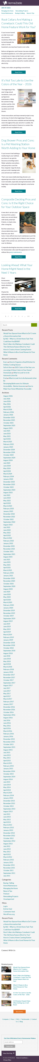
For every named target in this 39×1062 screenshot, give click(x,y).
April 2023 (7, 503)
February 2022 (8, 541)
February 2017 (8, 702)
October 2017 (8, 680)
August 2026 (8, 396)
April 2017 (7, 696)
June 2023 (7, 498)
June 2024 (7, 466)
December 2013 (9, 801)
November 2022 (9, 517)
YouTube (24, 1026)
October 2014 (8, 774)
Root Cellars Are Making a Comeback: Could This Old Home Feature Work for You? (18, 23)
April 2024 (7, 471)
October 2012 (8, 838)
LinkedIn (21, 1026)
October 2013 (8, 806)
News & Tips (30, 13)
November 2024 (9, 452)
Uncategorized (8, 899)
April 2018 (7, 664)
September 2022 (9, 522)
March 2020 (7, 602)
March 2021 (7, 570)
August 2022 (8, 525)
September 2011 (9, 873)
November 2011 (9, 868)
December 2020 (9, 578)
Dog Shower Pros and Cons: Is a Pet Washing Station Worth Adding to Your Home (18, 144)
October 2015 (8, 744)
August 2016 (8, 718)
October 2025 (8, 423)
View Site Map (7, 1053)
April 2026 (7, 407)
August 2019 (8, 621)
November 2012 (9, 836)
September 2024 (9, 458)
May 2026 (7, 404)
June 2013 (7, 817)
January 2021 (8, 576)
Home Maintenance (7, 13)
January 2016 (8, 736)
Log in (5, 906)
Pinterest (19, 1026)
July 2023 (6, 495)
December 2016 (9, 707)
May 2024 (7, 468)
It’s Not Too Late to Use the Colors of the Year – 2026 (22, 993)
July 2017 (6, 688)
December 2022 (9, 514)
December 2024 (9, 450)
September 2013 (9, 809)
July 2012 (6, 846)
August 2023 (8, 492)
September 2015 (9, 747)
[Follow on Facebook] (16, 953)
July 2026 (6, 399)
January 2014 (8, 798)
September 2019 (9, 618)
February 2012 (8, 860)
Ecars (5, 362)
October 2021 (8, 551)
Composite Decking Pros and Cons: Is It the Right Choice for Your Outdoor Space (18, 203)
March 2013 (7, 825)
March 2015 (7, 763)
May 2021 (7, 565)
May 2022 (7, 533)
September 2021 (9, 554)
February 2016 (8, 734)
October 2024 (8, 455)
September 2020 (9, 586)
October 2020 (8, 584)
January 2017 (8, 704)
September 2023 (9, 490)
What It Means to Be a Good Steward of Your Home (20, 987)
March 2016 (7, 731)
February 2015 (8, 766)
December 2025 (9, 417)
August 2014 (8, 779)
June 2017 (7, 691)
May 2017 (7, 694)
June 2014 (7, 785)
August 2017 (8, 685)
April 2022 (7, 535)
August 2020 (8, 589)
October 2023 (8, 487)
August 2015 (8, 750)
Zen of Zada (6, 8)
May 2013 (7, 820)
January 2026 (8, 415)
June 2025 (7, 434)
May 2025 (7, 436)
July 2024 (6, 463)
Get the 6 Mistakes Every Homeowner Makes (20, 1038)
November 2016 (9, 710)
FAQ (17, 1019)
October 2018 (8, 648)
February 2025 (8, 444)
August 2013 (8, 811)
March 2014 (7, 793)
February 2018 (8, 669)
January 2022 (8, 543)
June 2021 (7, 562)
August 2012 (8, 844)
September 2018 (9, 651)
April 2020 (7, 600)
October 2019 (8, 616)
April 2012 (7, 854)
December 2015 (9, 739)
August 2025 (8, 428)
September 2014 (9, 777)
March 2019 (7, 635)
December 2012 (9, 833)
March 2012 (7, 857)
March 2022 (7, 538)
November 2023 (9, 484)
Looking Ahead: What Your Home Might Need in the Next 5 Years (17, 268)
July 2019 (6, 624)
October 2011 (8, 870)
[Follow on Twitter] (19, 953)
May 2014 (7, 787)
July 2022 (6, 527)
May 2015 (7, 758)
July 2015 (6, 752)
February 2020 (8, 605)
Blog (21, 1021)
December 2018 (9, 643)
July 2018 (6, 656)
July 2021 (6, 560)
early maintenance (16, 252)
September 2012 (9, 841)
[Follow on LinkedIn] (16, 958)
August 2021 (8, 557)
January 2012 (8, 862)
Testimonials (25, 1019)
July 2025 (6, 431)
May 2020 (7, 597)
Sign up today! (19, 1011)
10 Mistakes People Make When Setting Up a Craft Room (21, 1003)
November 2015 (9, 742)
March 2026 (7, 409)
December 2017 (9, 675)
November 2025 (9, 420)
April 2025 (7, 439)
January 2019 (8, 640)
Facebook (13, 1026)
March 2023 (7, 506)
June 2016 (7, 723)
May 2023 (7, 501)
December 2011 (9, 865)
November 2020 (9, 581)
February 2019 (8, 637)
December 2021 (9, 546)
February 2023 (8, 509)
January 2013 (8, 830)
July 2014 (6, 782)
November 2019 (9, 613)
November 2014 (9, 771)
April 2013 (7, 822)
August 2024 (8, 460)
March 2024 (7, 474)
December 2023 (9, 482)
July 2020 (6, 592)
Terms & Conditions (21, 1058)
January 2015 (8, 769)
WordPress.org (9, 914)
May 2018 (7, 661)
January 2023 (8, 511)
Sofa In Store (8, 367)
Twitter (16, 1026)
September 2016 (9, 715)
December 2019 (9, 610)
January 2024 (8, 479)
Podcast (6, 894)
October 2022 (8, 519)
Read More (18, 72)
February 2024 (8, 476)
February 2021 (8, 573)
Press (12, 1019)
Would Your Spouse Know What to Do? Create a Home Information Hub (21, 969)
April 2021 (7, 568)
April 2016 (7, 728)
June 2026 (7, 401)
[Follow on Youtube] (22, 958)
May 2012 (7, 852)
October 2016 (8, 712)
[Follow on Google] (19, 958)
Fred (5, 378)
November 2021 (9, 549)
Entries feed (7, 909)
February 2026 (8, 412)
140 (28, 316)
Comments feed (9, 912)
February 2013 (8, 827)
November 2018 (9, 645)
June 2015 (7, 755)
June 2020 (7, 594)
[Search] (34, 325)
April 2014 (7, 790)
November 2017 (9, 677)
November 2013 (9, 803)
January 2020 (8, 608)
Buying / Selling (8, 883)
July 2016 (6, 720)
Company (5, 1019)
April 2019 (7, 632)
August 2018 (8, 653)
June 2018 (7, 659)
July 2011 (6, 876)
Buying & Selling (20, 13)
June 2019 (7, 626)
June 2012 (7, 849)
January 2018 (8, 672)
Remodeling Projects (22, 11)
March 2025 (7, 442)
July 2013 (6, 814)
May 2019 (7, 629)
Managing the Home (7, 11)
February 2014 (8, 795)
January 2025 (8, 447)
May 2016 (7, 726)
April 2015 (7, 761)
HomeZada (7, 373)
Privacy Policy (7, 1060)
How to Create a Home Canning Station (17, 349)
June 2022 (7, 530)
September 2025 (9, 425)
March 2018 (7, 667)
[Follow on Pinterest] (21, 953)
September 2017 (9, 683)
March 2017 (7, 699)
